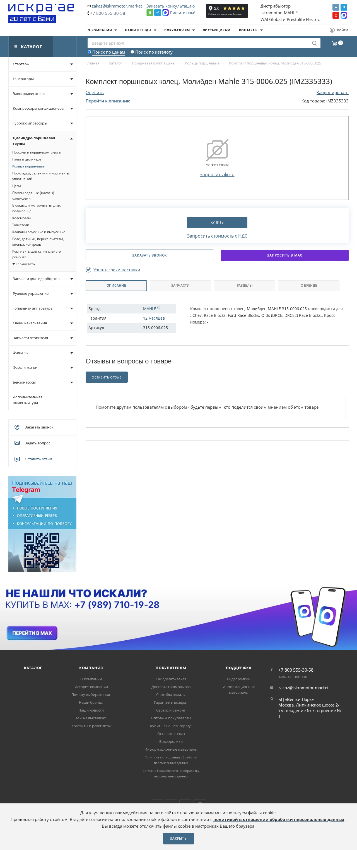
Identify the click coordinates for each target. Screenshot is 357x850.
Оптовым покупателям (171, 717)
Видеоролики (171, 741)
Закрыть (178, 838)
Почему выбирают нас (91, 694)
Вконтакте (335, 7)
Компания (91, 667)
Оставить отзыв (38, 458)
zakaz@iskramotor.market (117, 6)
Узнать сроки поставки (116, 269)
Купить (217, 222)
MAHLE (150, 308)
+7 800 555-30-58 (107, 13)
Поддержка (239, 667)
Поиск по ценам (108, 52)
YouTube (335, 15)
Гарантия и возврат (171, 702)
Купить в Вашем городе (171, 725)
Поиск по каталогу (154, 52)
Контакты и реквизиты (91, 725)
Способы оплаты (170, 694)
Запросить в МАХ (284, 255)
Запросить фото (217, 174)
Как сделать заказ (171, 678)
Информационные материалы (170, 749)
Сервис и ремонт (170, 710)
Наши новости (91, 710)
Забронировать (333, 92)
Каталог (33, 667)
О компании (91, 678)
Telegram (344, 7)
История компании (91, 686)
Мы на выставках (91, 717)
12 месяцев (154, 318)
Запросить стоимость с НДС (217, 236)
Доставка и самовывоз (170, 686)
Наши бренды (91, 702)
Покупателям (171, 667)
